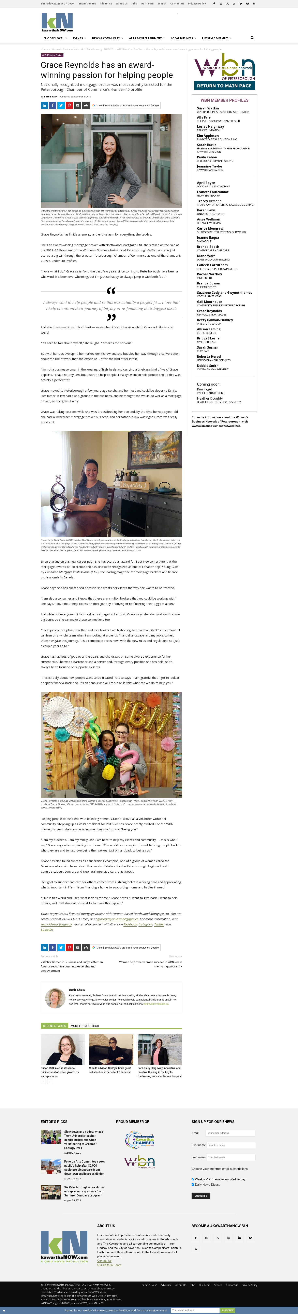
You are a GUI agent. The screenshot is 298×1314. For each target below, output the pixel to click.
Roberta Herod (209, 356)
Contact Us (104, 1260)
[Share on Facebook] (52, 105)
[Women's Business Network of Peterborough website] (139, 1167)
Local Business (182, 38)
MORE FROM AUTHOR (85, 1026)
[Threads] (234, 3)
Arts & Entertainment (145, 38)
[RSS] (254, 3)
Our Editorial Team (109, 1264)
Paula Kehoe (207, 157)
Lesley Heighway (210, 126)
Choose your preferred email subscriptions (220, 1168)
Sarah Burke (207, 145)
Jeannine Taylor (209, 166)
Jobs (134, 3)
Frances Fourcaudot (213, 192)
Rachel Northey (209, 274)
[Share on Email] (77, 105)
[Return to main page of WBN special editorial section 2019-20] (224, 89)
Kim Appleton (208, 136)
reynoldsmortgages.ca (56, 924)
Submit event (87, 3)
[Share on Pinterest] (69, 105)
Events (78, 38)
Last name (199, 1157)
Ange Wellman (208, 219)
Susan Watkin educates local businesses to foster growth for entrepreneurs (60, 1072)
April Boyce (206, 183)
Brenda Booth (208, 247)
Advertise (106, 3)
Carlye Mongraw (210, 228)
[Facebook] (214, 3)
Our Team (147, 3)
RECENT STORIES (54, 1026)
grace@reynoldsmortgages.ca (117, 919)
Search (162, 3)
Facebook (130, 924)
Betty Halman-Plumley (215, 320)
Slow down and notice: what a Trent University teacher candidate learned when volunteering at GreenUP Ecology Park (83, 1140)
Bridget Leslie (208, 338)
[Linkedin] (241, 3)
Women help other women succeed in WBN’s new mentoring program (150, 964)
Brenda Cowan (208, 283)
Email (198, 1133)
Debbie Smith (208, 366)
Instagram (145, 924)
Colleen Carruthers (212, 265)
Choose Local (54, 38)
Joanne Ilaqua (208, 238)
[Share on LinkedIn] (44, 105)
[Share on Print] (86, 105)
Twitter (159, 924)
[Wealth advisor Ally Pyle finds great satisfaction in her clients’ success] (111, 1049)
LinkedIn (47, 929)
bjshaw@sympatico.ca (156, 1004)
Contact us (177, 3)
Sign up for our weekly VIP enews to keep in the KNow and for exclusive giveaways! (115, 1310)
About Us (122, 3)
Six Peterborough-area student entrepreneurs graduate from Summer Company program (84, 1191)
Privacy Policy (197, 3)
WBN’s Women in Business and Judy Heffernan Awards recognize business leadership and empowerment (72, 966)
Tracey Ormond (209, 201)
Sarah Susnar (207, 347)
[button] (252, 38)
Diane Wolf (206, 256)
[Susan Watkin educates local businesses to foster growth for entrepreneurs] (63, 1049)
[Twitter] (227, 3)
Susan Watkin (208, 108)
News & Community (106, 38)
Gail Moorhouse (209, 302)
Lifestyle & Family (215, 38)
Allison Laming (209, 329)
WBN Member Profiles (52, 55)
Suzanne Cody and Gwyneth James (224, 293)
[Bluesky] (247, 3)
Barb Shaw (50, 96)
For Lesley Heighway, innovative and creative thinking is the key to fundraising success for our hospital (159, 1072)
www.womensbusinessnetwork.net (216, 425)
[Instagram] (221, 3)
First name (199, 1145)
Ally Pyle (204, 117)
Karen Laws (206, 210)
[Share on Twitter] (61, 105)
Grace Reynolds (209, 311)
